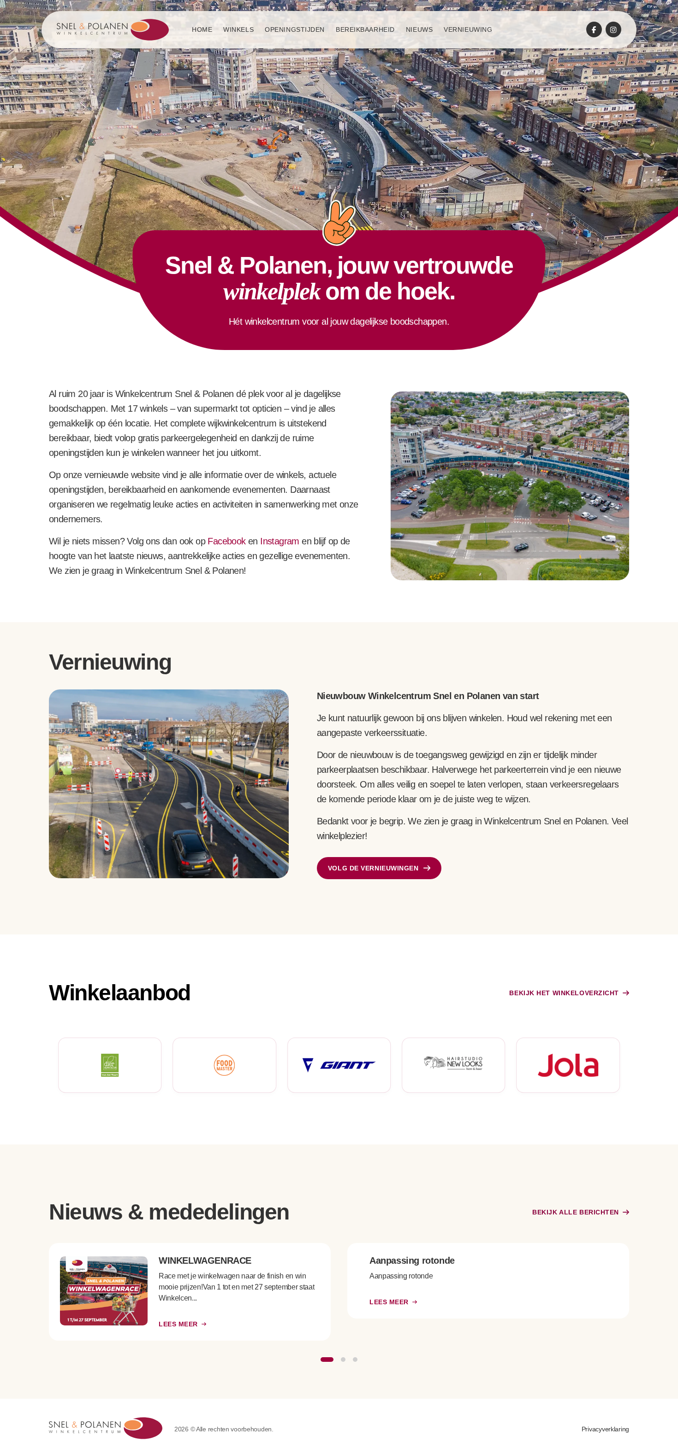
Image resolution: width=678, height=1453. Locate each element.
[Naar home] (113, 30)
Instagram (279, 541)
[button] (327, 1359)
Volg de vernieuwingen (373, 868)
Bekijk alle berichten (575, 1212)
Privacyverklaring (605, 1429)
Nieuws (419, 29)
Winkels (238, 29)
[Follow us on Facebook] (594, 29)
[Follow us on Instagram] (613, 29)
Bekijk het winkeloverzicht (564, 993)
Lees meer (178, 1324)
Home (202, 29)
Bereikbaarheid (365, 29)
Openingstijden (295, 29)
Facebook (226, 541)
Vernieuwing (468, 29)
